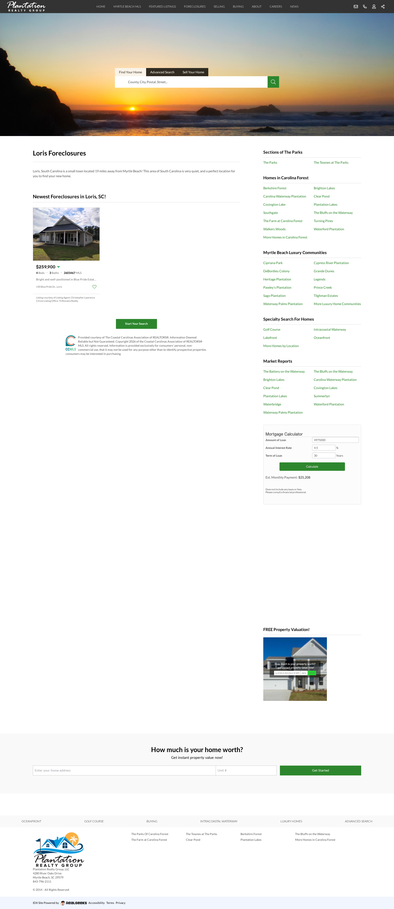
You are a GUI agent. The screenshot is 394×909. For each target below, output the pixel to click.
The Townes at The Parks (331, 162)
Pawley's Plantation (277, 287)
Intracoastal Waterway (330, 329)
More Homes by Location (281, 346)
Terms (110, 902)
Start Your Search (136, 323)
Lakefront (270, 337)
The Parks (270, 162)
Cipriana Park (273, 263)
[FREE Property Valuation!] (312, 669)
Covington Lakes (325, 388)
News (294, 6)
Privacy (120, 902)
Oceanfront (322, 337)
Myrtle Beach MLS (127, 6)
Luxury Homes (291, 821)
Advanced (162, 72)
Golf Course (271, 329)
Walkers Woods (274, 229)
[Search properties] (273, 82)
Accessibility (96, 902)
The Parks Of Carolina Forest (149, 834)
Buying (238, 6)
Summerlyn (322, 396)
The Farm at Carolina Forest (282, 221)
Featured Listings (162, 6)
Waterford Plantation (329, 229)
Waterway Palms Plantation (283, 304)
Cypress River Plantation (331, 263)
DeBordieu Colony (276, 271)
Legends (319, 279)
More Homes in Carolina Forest (285, 237)
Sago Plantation (274, 295)
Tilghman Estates (326, 295)
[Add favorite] (94, 287)
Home (100, 6)
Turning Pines (323, 221)
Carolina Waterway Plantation (284, 196)
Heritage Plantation (277, 279)
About (256, 6)
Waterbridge (272, 404)
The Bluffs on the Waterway (333, 212)
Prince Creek (323, 287)
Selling (219, 6)
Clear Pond (322, 196)
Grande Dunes (324, 271)
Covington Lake (274, 204)
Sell (193, 72)
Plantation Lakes (325, 204)
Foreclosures (194, 6)
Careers (276, 6)
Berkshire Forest (274, 188)
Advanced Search (358, 821)
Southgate (270, 212)
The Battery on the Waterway (284, 371)
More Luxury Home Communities (337, 304)
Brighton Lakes (324, 188)
